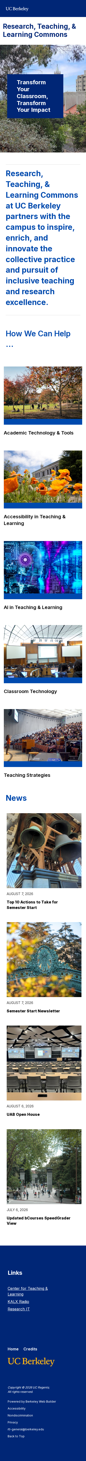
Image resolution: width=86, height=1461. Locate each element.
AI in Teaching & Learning (33, 607)
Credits (30, 1349)
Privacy (15, 1422)
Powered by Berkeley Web (32, 1401)
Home (13, 1349)
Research (19, 1309)
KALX (18, 1301)
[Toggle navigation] (77, 8)
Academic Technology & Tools (39, 433)
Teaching (28, 775)
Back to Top (16, 1436)
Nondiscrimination (23, 1415)
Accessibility (19, 1408)
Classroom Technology (30, 691)
